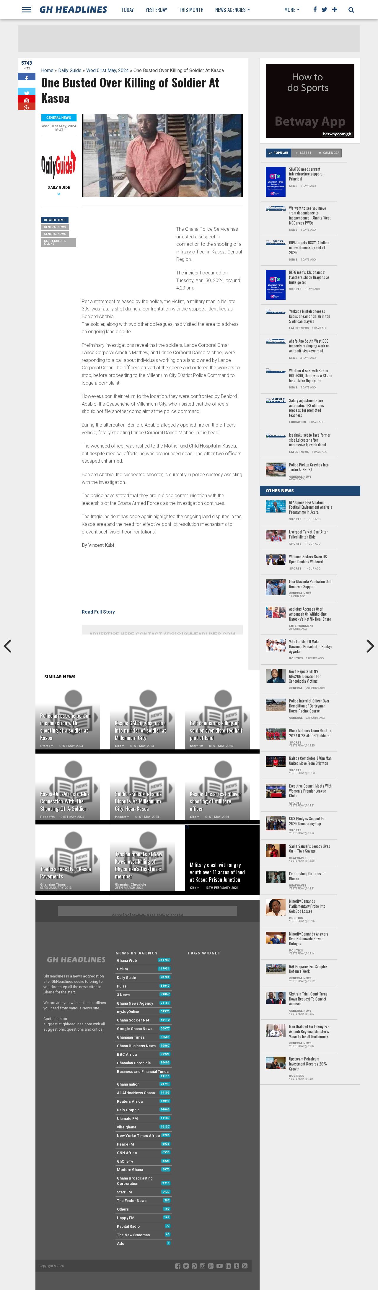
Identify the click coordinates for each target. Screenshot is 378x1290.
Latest (306, 153)
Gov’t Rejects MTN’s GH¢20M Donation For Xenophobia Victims (305, 676)
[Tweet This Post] (26, 91)
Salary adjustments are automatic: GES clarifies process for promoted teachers (306, 408)
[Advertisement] (126, 252)
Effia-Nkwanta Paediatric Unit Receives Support (310, 584)
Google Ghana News (134, 1029)
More (289, 9)
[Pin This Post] (26, 99)
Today (127, 9)
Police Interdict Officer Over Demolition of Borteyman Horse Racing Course (309, 706)
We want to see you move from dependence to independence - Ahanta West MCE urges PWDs (310, 216)
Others (123, 1209)
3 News (123, 995)
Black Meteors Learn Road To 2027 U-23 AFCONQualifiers (310, 733)
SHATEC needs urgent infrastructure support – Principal (307, 174)
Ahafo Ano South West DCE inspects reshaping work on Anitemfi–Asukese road (309, 346)
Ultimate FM (127, 1118)
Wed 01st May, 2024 (107, 70)
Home (47, 70)
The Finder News (131, 1200)
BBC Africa (127, 1054)
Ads (120, 1243)
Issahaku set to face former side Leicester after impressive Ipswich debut (309, 440)
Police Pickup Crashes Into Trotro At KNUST (309, 467)
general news (55, 233)
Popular (280, 153)
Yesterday (156, 9)
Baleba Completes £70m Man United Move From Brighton (310, 761)
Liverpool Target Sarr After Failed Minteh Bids (308, 534)
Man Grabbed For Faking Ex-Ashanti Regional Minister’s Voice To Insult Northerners (309, 1031)
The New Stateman (133, 1235)
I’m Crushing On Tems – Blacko (306, 876)
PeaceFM (125, 1144)
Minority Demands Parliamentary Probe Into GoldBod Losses (307, 906)
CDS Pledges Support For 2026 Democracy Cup (307, 821)
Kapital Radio (128, 1226)
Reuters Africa (130, 1101)
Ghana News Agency (135, 1003)
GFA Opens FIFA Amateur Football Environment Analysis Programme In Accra (310, 507)
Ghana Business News (136, 1046)
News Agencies (230, 9)
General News (55, 227)
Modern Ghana (130, 1169)
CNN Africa (127, 1153)
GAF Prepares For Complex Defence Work (308, 969)
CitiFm (122, 969)
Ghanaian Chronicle (134, 1063)
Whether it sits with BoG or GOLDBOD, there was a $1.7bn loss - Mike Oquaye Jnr (310, 375)
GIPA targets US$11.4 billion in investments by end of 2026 (309, 247)
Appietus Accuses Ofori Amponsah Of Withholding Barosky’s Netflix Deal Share (310, 614)
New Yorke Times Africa (138, 1135)
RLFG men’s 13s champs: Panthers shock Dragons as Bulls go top (309, 277)
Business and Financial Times (143, 1071)
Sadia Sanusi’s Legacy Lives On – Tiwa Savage (309, 849)
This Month (191, 9)
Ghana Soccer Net (133, 1020)
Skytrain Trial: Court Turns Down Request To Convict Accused (308, 999)
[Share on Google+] (26, 106)
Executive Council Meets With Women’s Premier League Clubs (310, 791)
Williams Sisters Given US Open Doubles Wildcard (308, 559)
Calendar (331, 153)
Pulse (122, 986)
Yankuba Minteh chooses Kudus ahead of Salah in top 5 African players (309, 316)
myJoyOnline (128, 1011)
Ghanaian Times (131, 1037)
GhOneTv (125, 1161)
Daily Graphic (128, 1110)
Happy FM (126, 1218)
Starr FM (124, 1192)
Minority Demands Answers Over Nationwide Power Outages (308, 939)
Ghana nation (128, 1084)
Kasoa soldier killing (55, 242)
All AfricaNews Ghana (136, 1093)
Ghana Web (127, 960)
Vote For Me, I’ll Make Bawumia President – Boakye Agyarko (310, 646)
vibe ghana (126, 1127)
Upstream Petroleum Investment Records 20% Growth (308, 1064)
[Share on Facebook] (26, 76)
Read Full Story (98, 612)
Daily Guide (70, 70)
